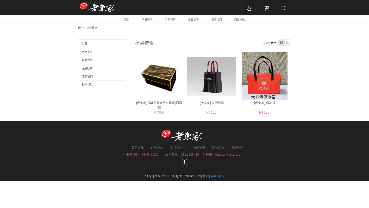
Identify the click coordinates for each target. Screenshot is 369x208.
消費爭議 (199, 147)
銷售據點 (87, 84)
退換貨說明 (178, 147)
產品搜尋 (87, 68)
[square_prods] (281, 42)
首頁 (84, 43)
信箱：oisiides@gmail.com (224, 154)
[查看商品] (153, 76)
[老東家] (165, 176)
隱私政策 (218, 147)
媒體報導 (87, 60)
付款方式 (157, 147)
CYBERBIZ (217, 176)
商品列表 (87, 52)
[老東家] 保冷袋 (264, 102)
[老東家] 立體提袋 (212, 102)
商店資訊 (137, 147)
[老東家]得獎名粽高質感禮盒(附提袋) (159, 105)
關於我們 (87, 76)
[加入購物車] (164, 76)
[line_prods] (288, 42)
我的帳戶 (238, 147)
